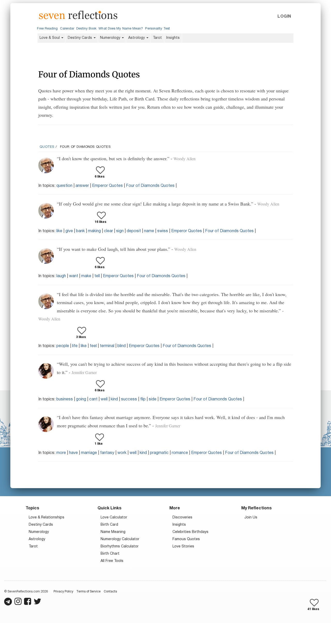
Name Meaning (113, 532)
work (121, 453)
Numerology (110, 38)
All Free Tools (112, 561)
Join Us (250, 517)
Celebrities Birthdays (190, 532)
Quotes (47, 147)
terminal (107, 346)
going (81, 399)
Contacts (110, 591)
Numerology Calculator (120, 539)
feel (93, 346)
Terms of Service (88, 591)
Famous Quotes (186, 539)
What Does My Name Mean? (121, 28)
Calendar (67, 28)
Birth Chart (110, 553)
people (62, 346)
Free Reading (47, 28)
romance (180, 453)
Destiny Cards (80, 38)
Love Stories (183, 546)
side (152, 399)
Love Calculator (114, 517)
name (149, 231)
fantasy (107, 453)
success (129, 399)
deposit (134, 231)
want (73, 276)
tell (97, 276)
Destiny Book (86, 28)
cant (93, 399)
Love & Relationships (46, 517)
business (64, 399)
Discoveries (182, 517)
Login (284, 16)
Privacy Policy (63, 591)
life (75, 346)
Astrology (137, 38)
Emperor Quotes (107, 186)
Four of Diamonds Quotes (150, 186)
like (59, 231)
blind (121, 346)
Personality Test (157, 28)
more (61, 453)
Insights (173, 38)
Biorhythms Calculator (120, 546)
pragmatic (159, 453)
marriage (89, 453)
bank (80, 231)
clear (108, 231)
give (69, 231)
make (86, 276)
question (64, 186)
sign (120, 231)
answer (82, 186)
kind (114, 399)
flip (143, 399)
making (94, 231)
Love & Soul (50, 38)
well (104, 399)
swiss (162, 231)
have (73, 453)
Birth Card (109, 524)
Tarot (157, 38)
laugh (61, 276)
